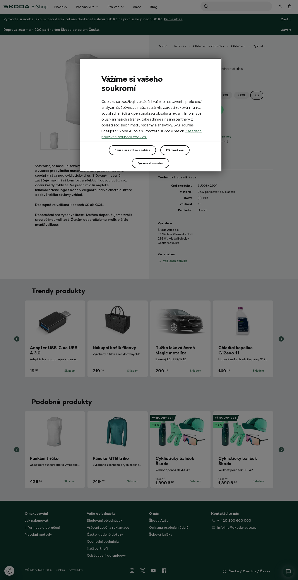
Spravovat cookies (150, 163)
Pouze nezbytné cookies (132, 150)
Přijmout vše (175, 150)
